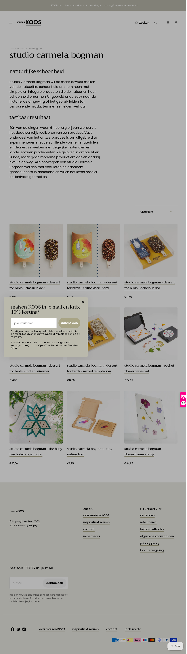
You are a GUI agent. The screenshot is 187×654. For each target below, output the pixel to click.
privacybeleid (46, 334)
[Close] (83, 302)
